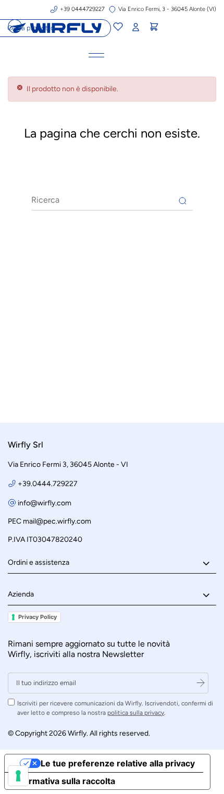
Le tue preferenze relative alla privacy (118, 763)
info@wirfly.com (44, 503)
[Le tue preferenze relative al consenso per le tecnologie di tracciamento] (18, 776)
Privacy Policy (37, 617)
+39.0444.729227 (48, 483)
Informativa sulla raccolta (64, 781)
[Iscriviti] (200, 683)
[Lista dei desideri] (117, 28)
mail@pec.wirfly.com (57, 521)
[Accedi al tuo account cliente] (135, 27)
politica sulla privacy (135, 712)
